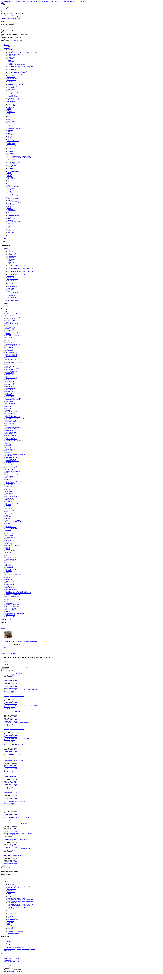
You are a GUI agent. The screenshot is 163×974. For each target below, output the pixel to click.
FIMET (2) (9, 376)
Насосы (9, 63)
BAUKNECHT (11, 106)
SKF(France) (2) (10, 491)
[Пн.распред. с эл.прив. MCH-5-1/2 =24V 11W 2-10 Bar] (20, 689)
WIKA (9, 229)
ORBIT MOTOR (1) (12, 474)
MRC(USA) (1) (10, 445)
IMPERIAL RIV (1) (11, 339)
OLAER (9, 192)
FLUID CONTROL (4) (12, 545)
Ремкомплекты (11, 81)
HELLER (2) (9, 511)
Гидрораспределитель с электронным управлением (22, 52)
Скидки (3, 628)
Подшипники (11, 95)
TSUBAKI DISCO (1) (12, 412)
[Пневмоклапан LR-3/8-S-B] (12, 785)
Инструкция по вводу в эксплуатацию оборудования (19, 949)
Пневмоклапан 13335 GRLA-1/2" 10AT (14, 760)
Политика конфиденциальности (13, 947)
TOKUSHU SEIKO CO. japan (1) (15, 522)
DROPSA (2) (9, 476)
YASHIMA (10, 232)
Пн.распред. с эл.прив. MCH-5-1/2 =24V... (14, 696)
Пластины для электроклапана (16, 64)
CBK (8, 116)
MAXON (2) (9, 349)
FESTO (9, 135)
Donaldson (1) (10, 535)
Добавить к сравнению (10, 688)
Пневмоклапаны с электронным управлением (20, 71)
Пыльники (10, 75)
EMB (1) (8, 542)
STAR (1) (9, 410)
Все (7, 312)
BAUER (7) (9, 415)
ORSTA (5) (9, 603)
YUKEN (9, 234)
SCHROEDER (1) (11, 391)
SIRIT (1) (8, 334)
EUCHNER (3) (10, 483)
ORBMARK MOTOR (13, 195)
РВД (12, 93)
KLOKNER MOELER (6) (13, 471)
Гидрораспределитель (13, 54)
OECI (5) (8, 601)
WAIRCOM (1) (10, 579)
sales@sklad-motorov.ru (31, 13)
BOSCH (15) (9, 582)
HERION (10, 151)
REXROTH (10, 203)
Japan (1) (8, 322)
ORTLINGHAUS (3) (12, 428)
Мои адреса (7, 960)
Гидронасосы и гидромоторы (15, 98)
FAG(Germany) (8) (11, 457)
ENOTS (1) (9, 571)
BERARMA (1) (10, 581)
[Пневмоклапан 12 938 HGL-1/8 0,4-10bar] (16, 738)
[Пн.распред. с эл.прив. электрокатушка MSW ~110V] (20, 722)
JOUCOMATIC (11, 165)
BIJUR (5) (9, 408)
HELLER (10, 150)
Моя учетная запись (7, 953)
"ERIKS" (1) (9, 347)
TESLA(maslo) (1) (11, 550)
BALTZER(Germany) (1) (13, 472)
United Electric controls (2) (13, 427)
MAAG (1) (9, 464)
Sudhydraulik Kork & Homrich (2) (15, 613)
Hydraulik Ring (11, 154)
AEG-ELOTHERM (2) (12, 323)
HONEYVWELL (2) (12, 403)
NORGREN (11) (10, 383)
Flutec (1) (8, 478)
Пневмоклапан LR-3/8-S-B (10, 792)
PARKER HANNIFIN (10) (13, 604)
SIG (8, 212)
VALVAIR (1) (10, 369)
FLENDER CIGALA (13, 139)
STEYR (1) (9, 562)
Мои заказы (7, 957)
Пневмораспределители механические (18, 72)
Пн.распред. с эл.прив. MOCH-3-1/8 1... (13, 711)
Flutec (9, 142)
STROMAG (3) (10, 315)
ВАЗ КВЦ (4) (10, 329)
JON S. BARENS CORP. (14, 162)
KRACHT (10, 170)
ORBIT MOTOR (12, 194)
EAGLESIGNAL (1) (12, 332)
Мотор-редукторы (12, 86)
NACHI (9, 183)
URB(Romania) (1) (11, 354)
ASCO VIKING (11, 104)
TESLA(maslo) (11, 218)
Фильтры (10, 83)
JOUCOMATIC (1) (11, 430)
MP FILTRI (10, 180)
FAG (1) (8, 577)
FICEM (9, 136)
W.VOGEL (10, 226)
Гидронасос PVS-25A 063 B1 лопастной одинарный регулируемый (20, 641)
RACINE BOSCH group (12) (14, 606)
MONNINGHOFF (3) (12, 486)
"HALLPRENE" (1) (11, 439)
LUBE (9, 173)
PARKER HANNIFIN (13, 198)
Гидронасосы (11, 49)
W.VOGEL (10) (10, 616)
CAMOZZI (10, 115)
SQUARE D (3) (10, 467)
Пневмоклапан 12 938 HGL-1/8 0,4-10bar (14, 744)
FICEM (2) (9, 586)
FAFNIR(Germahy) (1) (12, 368)
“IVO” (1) (9, 364)
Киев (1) (8, 538)
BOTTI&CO (11, 112)
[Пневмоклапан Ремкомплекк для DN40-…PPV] (18, 817)
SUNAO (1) (9, 494)
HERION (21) (10, 452)
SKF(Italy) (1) (10, 374)
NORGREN (10, 188)
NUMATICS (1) (10, 325)
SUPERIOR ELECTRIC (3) (14, 435)
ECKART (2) (10, 361)
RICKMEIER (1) (11, 569)
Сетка (5, 663)
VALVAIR (10, 223)
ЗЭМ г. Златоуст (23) (12, 405)
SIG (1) (8, 611)
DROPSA (10, 127)
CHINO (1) (9, 447)
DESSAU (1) (9, 547)
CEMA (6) (9, 506)
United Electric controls (13, 221)
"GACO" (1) (9, 498)
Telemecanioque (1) (11, 378)
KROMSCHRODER (13, 171)
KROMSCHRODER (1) (13, 317)
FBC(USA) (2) (10, 434)
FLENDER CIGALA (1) (13, 335)
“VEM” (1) (9, 513)
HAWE (9, 148)
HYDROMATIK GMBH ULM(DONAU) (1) (18, 593)
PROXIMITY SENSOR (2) (13, 481)
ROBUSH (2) (10, 610)
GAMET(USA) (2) (11, 313)
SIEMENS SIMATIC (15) (13, 400)
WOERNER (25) (11, 459)
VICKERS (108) (10, 615)
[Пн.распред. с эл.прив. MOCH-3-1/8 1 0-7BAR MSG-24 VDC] (22, 705)
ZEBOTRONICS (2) (12, 503)
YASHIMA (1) (10, 395)
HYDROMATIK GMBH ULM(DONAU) (19, 157)
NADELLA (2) (10, 388)
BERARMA (10, 107)
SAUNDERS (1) (10, 449)
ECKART (10, 130)
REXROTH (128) (11, 608)
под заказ (3, 653)
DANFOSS (10, 121)
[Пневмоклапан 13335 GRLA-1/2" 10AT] (16, 754)
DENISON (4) (10, 584)
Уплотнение (14, 92)
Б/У (7, 653)
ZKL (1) (8, 444)
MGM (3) (8, 505)
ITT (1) (8, 549)
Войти (2, 3)
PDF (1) (8, 540)
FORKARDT (11, 144)
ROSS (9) (9, 508)
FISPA (9, 138)
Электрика (10, 87)
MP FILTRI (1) (10, 500)
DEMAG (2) (9, 390)
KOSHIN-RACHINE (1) (13, 596)
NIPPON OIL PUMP (13, 186)
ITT (8, 160)
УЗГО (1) (8, 489)
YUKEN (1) (9, 337)
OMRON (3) (9, 330)
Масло (6, 238)
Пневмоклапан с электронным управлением (20, 66)
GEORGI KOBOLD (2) (13, 461)
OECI (9, 191)
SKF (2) (8, 552)
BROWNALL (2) (11, 560)
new (8, 185)
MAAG (9, 174)
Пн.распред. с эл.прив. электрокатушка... (14, 729)
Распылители (11, 77)
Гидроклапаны (11, 55)
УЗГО (9, 235)
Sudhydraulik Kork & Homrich (15, 215)
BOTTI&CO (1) (10, 351)
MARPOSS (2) (10, 413)
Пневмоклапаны (12, 69)
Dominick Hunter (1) (11, 327)
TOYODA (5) (10, 469)
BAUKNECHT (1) (11, 466)
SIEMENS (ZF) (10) (11, 371)
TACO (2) (9, 544)
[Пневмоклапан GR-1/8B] (11, 770)
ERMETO (10, 133)
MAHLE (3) (9, 406)
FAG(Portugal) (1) (11, 401)
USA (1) (8, 564)
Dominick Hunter (12, 124)
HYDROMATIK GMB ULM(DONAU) (18, 156)
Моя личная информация (11, 961)
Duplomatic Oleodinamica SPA (15, 128)
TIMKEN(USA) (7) (11, 320)
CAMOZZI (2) (10, 501)
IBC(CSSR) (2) (10, 346)
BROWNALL (11, 113)
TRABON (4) (10, 484)
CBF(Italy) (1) (10, 567)
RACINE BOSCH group (14, 202)
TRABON (10, 220)
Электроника (11, 89)
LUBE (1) (9, 523)
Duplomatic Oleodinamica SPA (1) (15, 418)
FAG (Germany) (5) (11, 516)
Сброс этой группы (6, 619)
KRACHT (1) (10, 373)
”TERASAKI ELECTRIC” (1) (14, 398)
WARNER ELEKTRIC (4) (13, 462)
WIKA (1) (9, 518)
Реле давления (11, 80)
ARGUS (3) (9, 525)
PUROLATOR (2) (11, 359)
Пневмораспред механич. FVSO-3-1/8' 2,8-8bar (15, 839)
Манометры (10, 61)
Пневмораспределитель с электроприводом (20, 67)
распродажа (12, 653)
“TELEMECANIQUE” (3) (13, 574)
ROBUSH (10, 206)
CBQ (8, 118)
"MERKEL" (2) (10, 381)
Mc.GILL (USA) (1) (11, 356)
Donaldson (10, 125)
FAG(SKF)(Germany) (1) (13, 344)
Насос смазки (11, 58)
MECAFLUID (11, 179)
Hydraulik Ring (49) (11, 589)
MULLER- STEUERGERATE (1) (15, 440)
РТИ (8, 90)
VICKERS (10, 224)
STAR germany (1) (11, 352)
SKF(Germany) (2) (11, 432)
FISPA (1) (9, 393)
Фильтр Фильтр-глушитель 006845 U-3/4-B (14, 855)
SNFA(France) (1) (11, 527)
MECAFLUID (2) (11, 559)
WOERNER (10, 230)
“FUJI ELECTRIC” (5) (12, 422)
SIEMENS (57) (10, 456)
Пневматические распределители (17, 74)
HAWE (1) (9, 572)
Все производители (9, 101)
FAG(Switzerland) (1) (12, 554)
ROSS (9, 208)
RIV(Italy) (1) (10, 366)
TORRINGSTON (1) (12, 528)
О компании (7, 46)
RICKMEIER (11, 205)
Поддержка (4, 11)
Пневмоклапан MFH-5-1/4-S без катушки (14, 808)
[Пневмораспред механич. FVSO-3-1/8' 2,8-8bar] (18, 833)
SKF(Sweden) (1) (11, 318)
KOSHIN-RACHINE (13, 168)
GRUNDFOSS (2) (11, 588)
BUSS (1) (9, 357)
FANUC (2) (9, 493)
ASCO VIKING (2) (11, 537)
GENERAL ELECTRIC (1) (13, 520)
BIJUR (9, 109)
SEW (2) (8, 515)
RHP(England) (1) (11, 423)
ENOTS (9, 131)
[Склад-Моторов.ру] (7, 15)
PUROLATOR (11, 200)
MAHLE (9, 176)
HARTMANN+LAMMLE (14, 147)
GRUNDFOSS (11, 145)
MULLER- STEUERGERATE (16, 182)
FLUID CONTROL (13, 141)
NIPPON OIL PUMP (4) (13, 599)
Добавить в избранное (10, 686)
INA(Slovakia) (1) (11, 437)
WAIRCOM (10, 227)
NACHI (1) (9, 598)
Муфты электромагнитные (15, 84)
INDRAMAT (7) (10, 379)
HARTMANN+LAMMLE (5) (14, 362)
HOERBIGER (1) (11, 396)
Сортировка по (5, 667)
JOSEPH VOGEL (12, 163)
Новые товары (8, 941)
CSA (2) (8, 442)
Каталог (6, 48)
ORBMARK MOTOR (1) (13, 417)
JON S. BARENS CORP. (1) (14, 594)
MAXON (10, 177)
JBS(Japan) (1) (10, 530)
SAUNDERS (11, 209)
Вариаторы (10, 51)
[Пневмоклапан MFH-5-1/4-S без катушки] (16, 801)
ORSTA (9, 197)
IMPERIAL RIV (12, 159)
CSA (8, 119)
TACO (9, 217)
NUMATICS (11, 189)
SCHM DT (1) (10, 576)
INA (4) (8, 555)
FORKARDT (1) (11, 420)
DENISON (10, 122)
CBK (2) (8, 340)
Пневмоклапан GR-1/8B (10, 776)
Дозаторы (10, 60)
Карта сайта (7, 950)
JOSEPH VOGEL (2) (12, 488)
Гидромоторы (11, 57)
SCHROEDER (11, 211)
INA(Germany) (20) (11, 496)
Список (6, 664)
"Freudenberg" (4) (11, 557)
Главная (6, 45)
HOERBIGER (11, 153)
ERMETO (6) (10, 510)
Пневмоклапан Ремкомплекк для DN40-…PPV (15, 823)
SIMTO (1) (9, 342)
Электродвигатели (12, 96)
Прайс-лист (7, 237)
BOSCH (9, 110)
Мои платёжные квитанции (12, 958)
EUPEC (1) (9, 425)
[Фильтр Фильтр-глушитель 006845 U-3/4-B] (17, 849)
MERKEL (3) (10, 566)
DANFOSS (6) (10, 384)
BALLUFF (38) (10, 532)
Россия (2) (9, 479)
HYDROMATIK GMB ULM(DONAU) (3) (18, 591)
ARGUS (9, 103)
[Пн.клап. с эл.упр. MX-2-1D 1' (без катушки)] (17, 674)
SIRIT (9, 214)
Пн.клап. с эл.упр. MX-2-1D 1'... (11, 680)
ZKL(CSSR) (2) (10, 386)
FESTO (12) (9, 450)
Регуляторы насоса (12, 78)
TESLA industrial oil (13, 99)
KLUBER (10, 166)
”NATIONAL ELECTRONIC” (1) (15, 454)
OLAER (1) (9, 533)
